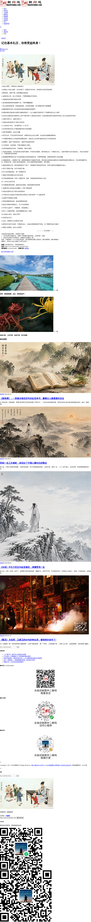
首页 (5, 9)
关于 (5, 22)
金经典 (6, 20)
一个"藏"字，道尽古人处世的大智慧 (15, 654)
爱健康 (6, 16)
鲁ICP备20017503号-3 (38, 765)
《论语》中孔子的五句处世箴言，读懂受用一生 (22, 567)
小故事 (6, 12)
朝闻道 (27, 248)
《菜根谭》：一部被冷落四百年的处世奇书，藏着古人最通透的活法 (32, 398)
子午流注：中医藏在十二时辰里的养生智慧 (17, 656)
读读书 (6, 10)
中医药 (6, 18)
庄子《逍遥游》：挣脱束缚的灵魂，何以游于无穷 (19, 660)
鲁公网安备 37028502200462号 (62, 765)
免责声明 (6, 23)
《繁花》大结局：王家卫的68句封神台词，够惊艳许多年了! (28, 640)
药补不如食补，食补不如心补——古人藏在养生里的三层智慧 (23, 658)
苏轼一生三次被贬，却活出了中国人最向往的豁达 (23, 463)
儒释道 (6, 14)
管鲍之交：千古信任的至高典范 (13, 662)
